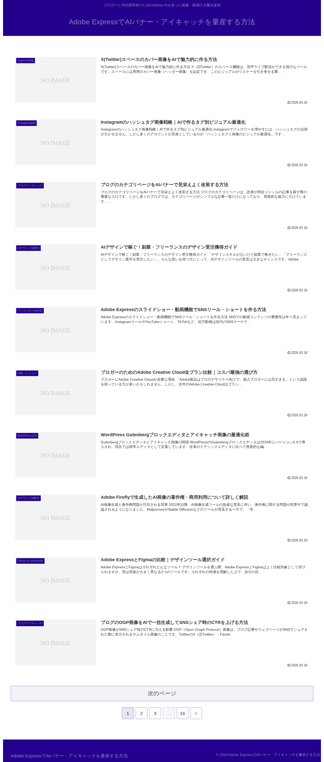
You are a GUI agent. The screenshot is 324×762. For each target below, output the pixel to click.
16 (182, 713)
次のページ (162, 693)
